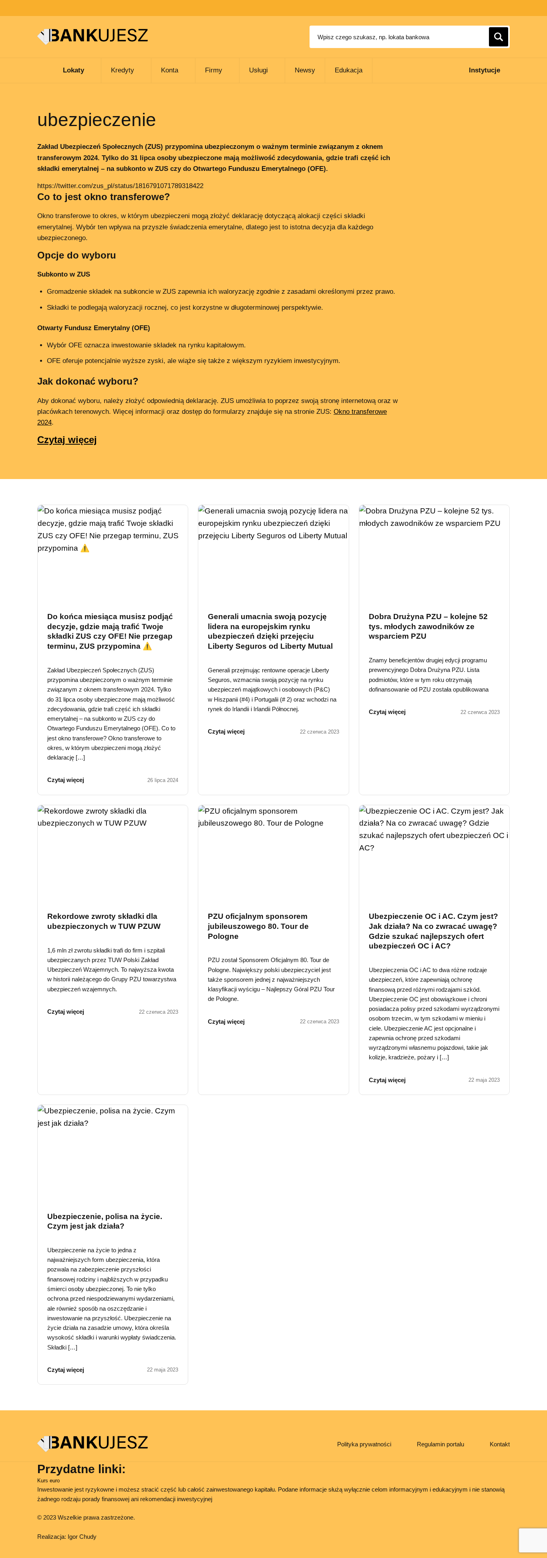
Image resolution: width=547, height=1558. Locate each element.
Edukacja (348, 70)
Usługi (258, 70)
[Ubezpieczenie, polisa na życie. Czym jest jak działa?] (113, 1152)
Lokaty (73, 70)
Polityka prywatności (364, 1444)
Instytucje (484, 70)
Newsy (305, 70)
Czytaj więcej (67, 440)
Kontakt (500, 1444)
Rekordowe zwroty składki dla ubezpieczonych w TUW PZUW (104, 921)
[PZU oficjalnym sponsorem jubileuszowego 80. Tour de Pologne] (273, 852)
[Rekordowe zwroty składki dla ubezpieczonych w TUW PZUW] (113, 852)
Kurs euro (48, 1481)
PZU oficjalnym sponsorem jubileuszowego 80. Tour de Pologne (258, 926)
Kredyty (122, 70)
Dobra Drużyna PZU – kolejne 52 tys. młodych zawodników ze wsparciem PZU (428, 626)
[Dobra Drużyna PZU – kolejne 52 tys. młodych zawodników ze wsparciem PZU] (434, 552)
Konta (169, 70)
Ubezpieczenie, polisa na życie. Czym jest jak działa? (104, 1221)
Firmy (213, 70)
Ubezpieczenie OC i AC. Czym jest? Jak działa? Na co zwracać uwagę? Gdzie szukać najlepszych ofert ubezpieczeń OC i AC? (433, 931)
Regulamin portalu (440, 1444)
